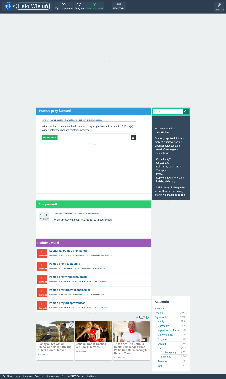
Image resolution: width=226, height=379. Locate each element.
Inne (160, 366)
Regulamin (39, 376)
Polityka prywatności (55, 376)
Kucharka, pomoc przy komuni (69, 250)
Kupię (161, 321)
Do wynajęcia (165, 335)
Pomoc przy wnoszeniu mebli (68, 276)
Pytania (81, 255)
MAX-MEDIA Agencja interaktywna (82, 376)
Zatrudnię (73, 120)
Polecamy (27, 376)
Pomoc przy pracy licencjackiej (69, 289)
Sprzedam (163, 326)
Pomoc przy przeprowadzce (67, 302)
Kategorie (79, 8)
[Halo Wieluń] (27, 6)
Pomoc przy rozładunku (64, 263)
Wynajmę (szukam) (168, 330)
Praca (161, 348)
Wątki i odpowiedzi (64, 8)
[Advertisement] (113, 36)
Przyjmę (162, 339)
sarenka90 (101, 281)
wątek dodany (48, 120)
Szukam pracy (168, 352)
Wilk (102, 294)
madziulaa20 (106, 255)
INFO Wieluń (119, 8)
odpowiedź (58, 213)
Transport (163, 361)
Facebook (179, 195)
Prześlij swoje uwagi (11, 376)
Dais (103, 268)
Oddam (162, 343)
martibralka (102, 307)
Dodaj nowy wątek (94, 8)
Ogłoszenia (161, 317)
